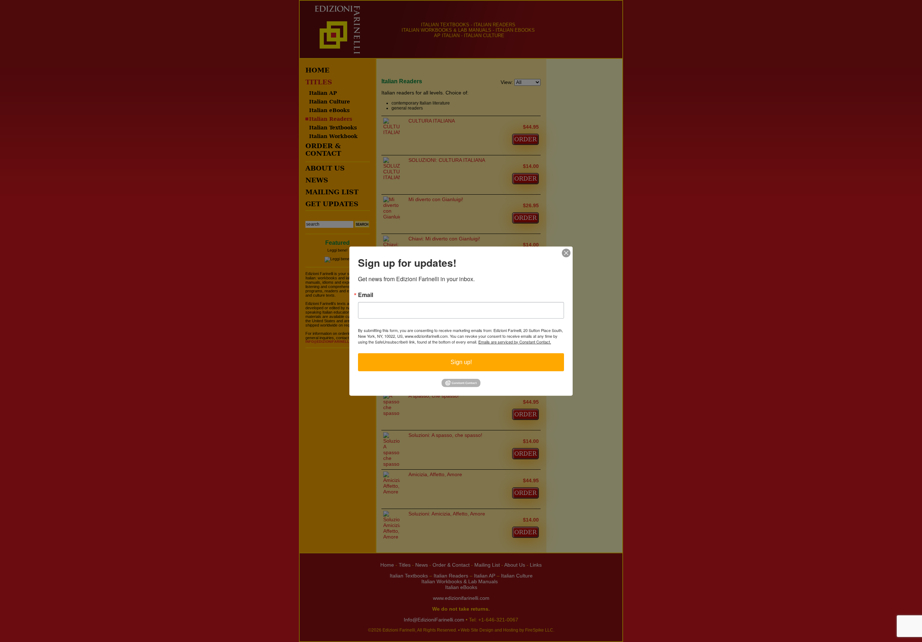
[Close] (566, 252)
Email (365, 294)
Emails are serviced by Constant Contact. (514, 341)
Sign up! (461, 362)
